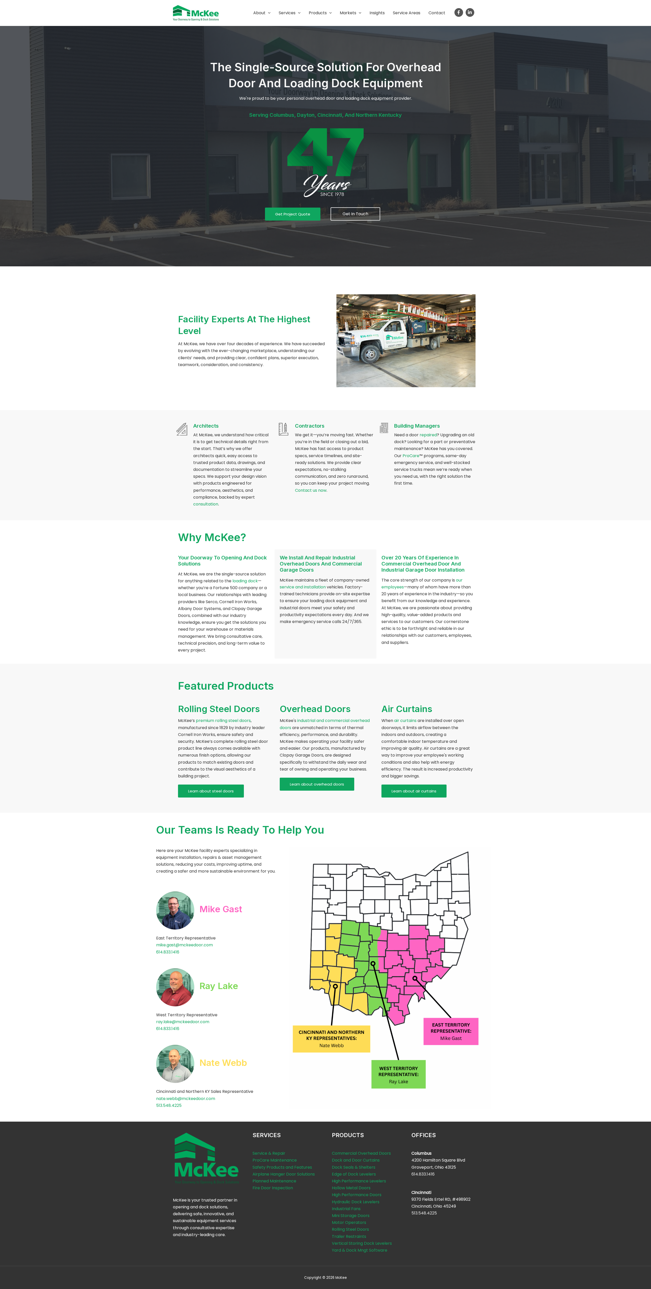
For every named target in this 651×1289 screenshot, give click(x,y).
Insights (377, 13)
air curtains (405, 720)
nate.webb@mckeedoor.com (185, 1099)
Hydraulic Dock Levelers (355, 1202)
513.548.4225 (169, 1105)
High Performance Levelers (359, 1181)
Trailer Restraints (349, 1236)
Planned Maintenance (274, 1181)
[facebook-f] (459, 12)
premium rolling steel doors (223, 720)
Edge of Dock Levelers (354, 1174)
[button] (268, 13)
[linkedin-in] (471, 12)
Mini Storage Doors (350, 1216)
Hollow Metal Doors (351, 1188)
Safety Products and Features (282, 1167)
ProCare (411, 456)
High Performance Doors (356, 1195)
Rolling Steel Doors (350, 1229)
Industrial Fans (346, 1209)
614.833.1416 (167, 952)
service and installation (303, 587)
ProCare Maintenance (275, 1160)
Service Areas (406, 13)
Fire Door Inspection (273, 1188)
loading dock (245, 581)
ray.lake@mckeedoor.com (182, 1022)
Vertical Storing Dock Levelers (362, 1243)
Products (318, 13)
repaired (428, 435)
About (259, 13)
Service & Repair (269, 1153)
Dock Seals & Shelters (353, 1167)
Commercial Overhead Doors (361, 1153)
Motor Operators (349, 1222)
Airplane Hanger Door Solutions (284, 1174)
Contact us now (311, 490)
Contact (436, 13)
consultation (205, 504)
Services (287, 13)
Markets (348, 13)
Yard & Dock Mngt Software (359, 1250)
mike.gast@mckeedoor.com (184, 945)
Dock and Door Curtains (356, 1160)
